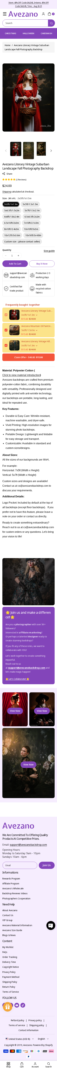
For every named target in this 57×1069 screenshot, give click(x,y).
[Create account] (43, 13)
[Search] (51, 23)
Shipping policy (36, 1025)
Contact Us (7, 915)
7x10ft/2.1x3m (31, 222)
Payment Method (10, 976)
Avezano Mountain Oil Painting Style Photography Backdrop (36, 326)
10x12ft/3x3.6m (12, 235)
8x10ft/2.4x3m (11, 229)
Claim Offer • (28, 357)
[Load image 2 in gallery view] (28, 150)
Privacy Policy (9, 971)
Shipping (6, 191)
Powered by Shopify (43, 1045)
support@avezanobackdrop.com (28, 844)
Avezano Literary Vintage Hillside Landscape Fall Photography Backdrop (36, 341)
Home (7, 45)
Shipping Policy (9, 981)
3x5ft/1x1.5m (11, 204)
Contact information (28, 1030)
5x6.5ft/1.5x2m (11, 210)
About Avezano (9, 910)
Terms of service (17, 1025)
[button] (4, 13)
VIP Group (7, 920)
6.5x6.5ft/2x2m (32, 216)
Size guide (49, 250)
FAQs (4, 952)
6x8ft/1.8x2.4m (11, 216)
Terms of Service (10, 991)
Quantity (6, 249)
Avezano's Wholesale (13, 888)
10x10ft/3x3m (31, 229)
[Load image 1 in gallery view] (15, 149)
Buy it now (42, 263)
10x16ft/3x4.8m (33, 235)
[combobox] (28, 23)
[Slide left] (5, 150)
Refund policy (17, 1020)
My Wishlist (7, 947)
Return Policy (8, 986)
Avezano (27, 1045)
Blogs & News (9, 935)
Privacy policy (35, 1020)
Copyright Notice (10, 966)
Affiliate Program (10, 883)
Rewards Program (11, 878)
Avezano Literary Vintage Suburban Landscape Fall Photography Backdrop (36, 310)
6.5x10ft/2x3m (11, 222)
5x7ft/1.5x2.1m (32, 210)
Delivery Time (9, 961)
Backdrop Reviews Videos (15, 893)
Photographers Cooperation (16, 898)
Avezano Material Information (17, 925)
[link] (17, 679)
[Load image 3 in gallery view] (41, 149)
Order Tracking (9, 956)
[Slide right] (51, 150)
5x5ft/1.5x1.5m (30, 204)
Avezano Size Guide (12, 930)
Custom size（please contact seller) (22, 241)
